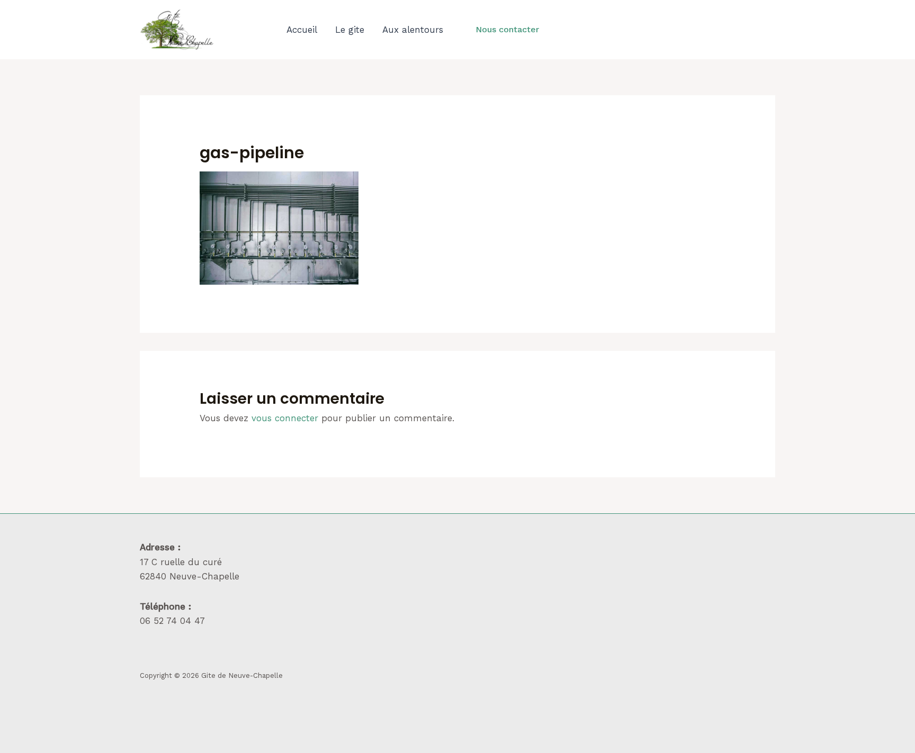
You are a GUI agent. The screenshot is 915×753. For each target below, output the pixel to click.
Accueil (301, 29)
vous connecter (285, 418)
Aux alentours (412, 29)
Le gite (349, 29)
